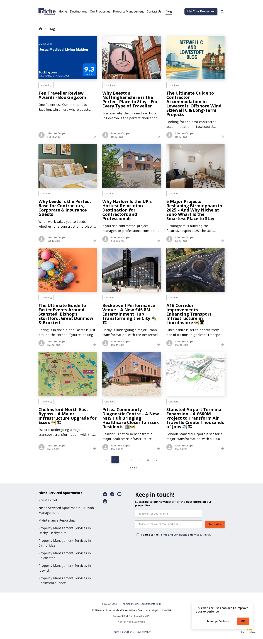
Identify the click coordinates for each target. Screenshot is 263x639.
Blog (168, 11)
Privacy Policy (201, 534)
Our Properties (100, 11)
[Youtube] (119, 494)
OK (243, 621)
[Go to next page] (156, 459)
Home (63, 11)
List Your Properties (201, 11)
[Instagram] (112, 494)
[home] (40, 29)
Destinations (78, 11)
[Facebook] (105, 494)
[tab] (63, 11)
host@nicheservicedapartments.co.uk (142, 603)
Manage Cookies (218, 621)
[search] (222, 12)
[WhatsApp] (105, 501)
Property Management (128, 11)
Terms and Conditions (173, 534)
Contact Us (154, 11)
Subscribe (215, 524)
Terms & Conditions (123, 631)
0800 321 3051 (109, 603)
